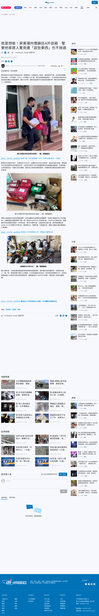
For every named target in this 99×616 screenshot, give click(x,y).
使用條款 (46, 603)
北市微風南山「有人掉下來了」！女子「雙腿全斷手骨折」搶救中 (74, 308)
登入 (94, 2)
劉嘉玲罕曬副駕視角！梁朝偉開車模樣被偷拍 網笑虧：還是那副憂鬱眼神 (74, 483)
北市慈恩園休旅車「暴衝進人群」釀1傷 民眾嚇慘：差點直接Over (74, 269)
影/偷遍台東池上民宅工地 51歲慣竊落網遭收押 (42, 395)
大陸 (66, 7)
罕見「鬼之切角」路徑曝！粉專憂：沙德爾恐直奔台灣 (74, 110)
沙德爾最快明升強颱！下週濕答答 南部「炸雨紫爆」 (74, 90)
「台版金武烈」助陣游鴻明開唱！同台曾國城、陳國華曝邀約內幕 (74, 415)
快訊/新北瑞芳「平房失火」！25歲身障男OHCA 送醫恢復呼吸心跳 (8, 450)
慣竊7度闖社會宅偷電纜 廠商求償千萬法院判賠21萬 (42, 384)
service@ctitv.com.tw (89, 610)
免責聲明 (46, 608)
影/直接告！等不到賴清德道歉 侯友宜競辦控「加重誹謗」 (42, 439)
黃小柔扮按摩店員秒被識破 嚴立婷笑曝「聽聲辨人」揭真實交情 (74, 435)
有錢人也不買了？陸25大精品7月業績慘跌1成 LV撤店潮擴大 (74, 158)
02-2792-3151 (87, 608)
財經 (88, 7)
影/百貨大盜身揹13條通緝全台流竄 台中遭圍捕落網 (8, 418)
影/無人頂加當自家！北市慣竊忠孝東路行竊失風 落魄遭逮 (8, 407)
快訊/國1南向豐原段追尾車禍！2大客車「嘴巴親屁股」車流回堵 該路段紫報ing (42, 450)
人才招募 (46, 601)
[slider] (21, 65)
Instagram (89, 584)
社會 (40, 7)
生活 (56, 7)
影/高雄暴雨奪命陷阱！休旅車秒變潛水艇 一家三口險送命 (74, 327)
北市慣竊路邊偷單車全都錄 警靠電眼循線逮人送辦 (8, 384)
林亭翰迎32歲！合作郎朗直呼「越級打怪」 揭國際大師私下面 (74, 464)
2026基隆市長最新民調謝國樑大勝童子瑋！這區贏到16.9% (74, 139)
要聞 (35, 7)
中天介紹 (46, 599)
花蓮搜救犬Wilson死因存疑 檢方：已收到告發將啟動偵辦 (74, 298)
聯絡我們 (62, 603)
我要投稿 (62, 608)
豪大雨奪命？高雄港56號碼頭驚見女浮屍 (74, 337)
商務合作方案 (48, 610)
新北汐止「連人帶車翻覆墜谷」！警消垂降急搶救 (74, 288)
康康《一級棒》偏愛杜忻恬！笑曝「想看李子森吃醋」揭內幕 (74, 454)
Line (91, 584)
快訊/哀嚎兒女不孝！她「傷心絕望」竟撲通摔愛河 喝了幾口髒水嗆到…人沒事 (8, 461)
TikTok (94, 584)
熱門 (30, 7)
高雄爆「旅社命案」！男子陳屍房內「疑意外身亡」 (74, 317)
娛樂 (45, 7)
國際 (61, 7)
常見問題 (62, 601)
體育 (51, 7)
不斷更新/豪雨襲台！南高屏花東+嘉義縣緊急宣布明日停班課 (74, 61)
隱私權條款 (47, 606)
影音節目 (31, 601)
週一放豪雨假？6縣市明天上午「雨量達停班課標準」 (74, 148)
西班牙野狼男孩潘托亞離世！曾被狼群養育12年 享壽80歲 (74, 168)
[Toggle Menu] (96, 7)
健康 (76, 7)
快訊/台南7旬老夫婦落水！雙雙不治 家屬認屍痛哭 (8, 439)
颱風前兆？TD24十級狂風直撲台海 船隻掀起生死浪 (74, 52)
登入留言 (63, 474)
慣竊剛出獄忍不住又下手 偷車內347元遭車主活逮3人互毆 (42, 418)
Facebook (86, 584)
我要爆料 (62, 606)
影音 (71, 7)
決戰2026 (18, 7)
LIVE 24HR (6, 7)
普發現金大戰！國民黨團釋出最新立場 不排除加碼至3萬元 (74, 81)
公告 (61, 599)
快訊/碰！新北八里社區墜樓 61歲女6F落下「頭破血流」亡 (42, 461)
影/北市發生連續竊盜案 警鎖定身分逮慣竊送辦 (8, 395)
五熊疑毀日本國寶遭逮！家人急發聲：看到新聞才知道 (74, 129)
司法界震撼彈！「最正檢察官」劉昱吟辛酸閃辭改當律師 (74, 100)
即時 (25, 7)
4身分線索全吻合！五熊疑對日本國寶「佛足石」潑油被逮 (74, 177)
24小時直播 (31, 599)
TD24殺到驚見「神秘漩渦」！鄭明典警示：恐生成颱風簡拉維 (74, 71)
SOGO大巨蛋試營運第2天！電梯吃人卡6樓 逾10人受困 (74, 250)
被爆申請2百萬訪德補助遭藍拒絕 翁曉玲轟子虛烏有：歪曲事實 (74, 119)
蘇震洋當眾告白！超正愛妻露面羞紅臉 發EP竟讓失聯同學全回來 (74, 444)
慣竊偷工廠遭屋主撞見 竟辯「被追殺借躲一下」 (42, 407)
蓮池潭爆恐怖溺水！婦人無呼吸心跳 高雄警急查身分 (74, 259)
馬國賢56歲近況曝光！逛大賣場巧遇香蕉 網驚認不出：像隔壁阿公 (74, 425)
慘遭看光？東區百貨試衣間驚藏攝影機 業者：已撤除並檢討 (74, 279)
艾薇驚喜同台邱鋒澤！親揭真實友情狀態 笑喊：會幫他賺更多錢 (74, 473)
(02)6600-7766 (84, 603)
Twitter (83, 584)
